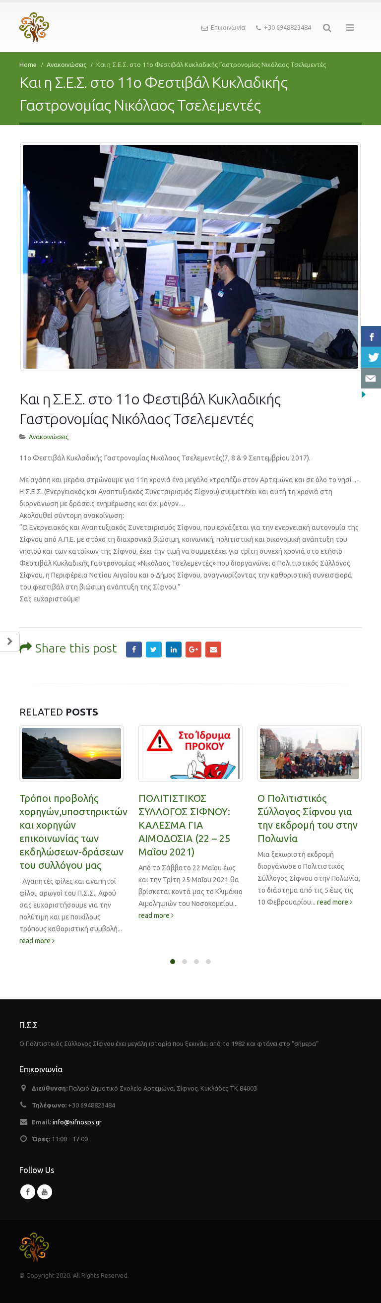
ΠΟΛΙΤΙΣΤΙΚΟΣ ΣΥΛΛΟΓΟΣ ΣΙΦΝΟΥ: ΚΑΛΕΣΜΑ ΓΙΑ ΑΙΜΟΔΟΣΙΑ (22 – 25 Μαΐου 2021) (184, 824)
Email (213, 649)
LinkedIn (174, 649)
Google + (193, 649)
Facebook (134, 649)
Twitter (154, 649)
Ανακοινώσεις (48, 436)
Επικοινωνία (228, 27)
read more (35, 941)
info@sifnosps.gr (77, 1121)
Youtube (44, 1191)
